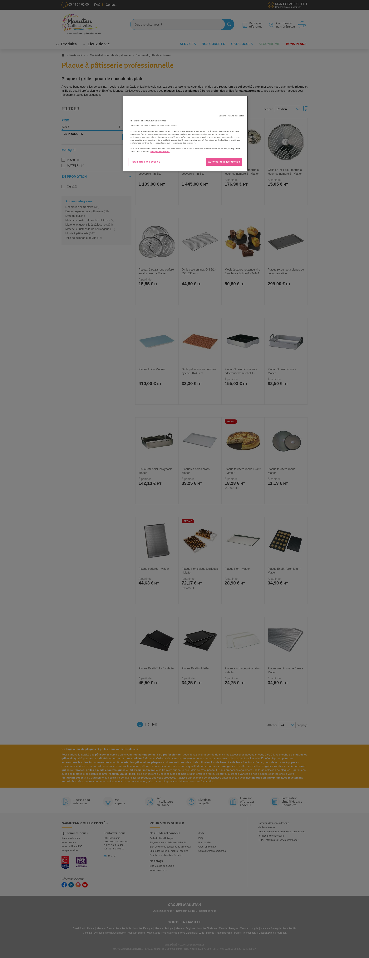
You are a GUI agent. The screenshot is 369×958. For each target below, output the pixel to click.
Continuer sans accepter (231, 116)
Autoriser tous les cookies (224, 161)
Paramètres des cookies (145, 161)
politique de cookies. (160, 151)
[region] (185, 133)
